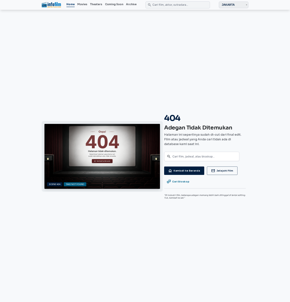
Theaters (96, 4)
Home (70, 4)
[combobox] (233, 5)
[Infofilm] (51, 5)
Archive (131, 4)
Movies (82, 4)
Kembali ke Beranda (184, 170)
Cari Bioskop (178, 181)
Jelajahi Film (222, 170)
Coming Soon (114, 4)
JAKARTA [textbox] (228, 5)
